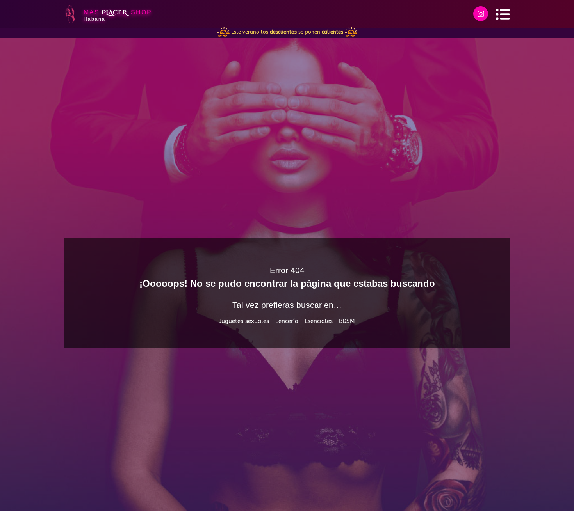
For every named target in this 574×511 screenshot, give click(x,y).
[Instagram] (480, 13)
